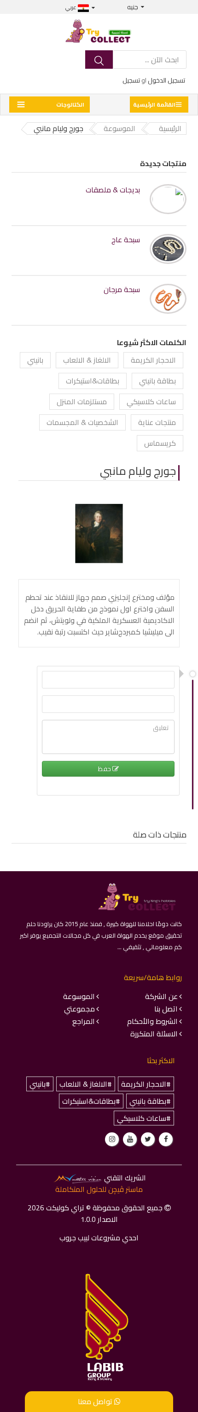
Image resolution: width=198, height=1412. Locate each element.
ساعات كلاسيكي (151, 401)
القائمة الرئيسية (154, 104)
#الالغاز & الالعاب (85, 1084)
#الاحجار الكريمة (146, 1084)
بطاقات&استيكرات (92, 381)
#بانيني (39, 1084)
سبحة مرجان (122, 289)
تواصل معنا (96, 1401)
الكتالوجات (70, 104)
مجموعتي (79, 1009)
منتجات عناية (157, 422)
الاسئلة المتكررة (154, 1034)
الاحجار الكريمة (153, 360)
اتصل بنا (166, 1009)
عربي (71, 7)
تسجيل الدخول (166, 80)
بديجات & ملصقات (113, 190)
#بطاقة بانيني (150, 1101)
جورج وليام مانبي (138, 471)
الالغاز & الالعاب (87, 360)
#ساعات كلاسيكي (144, 1118)
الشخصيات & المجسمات (82, 422)
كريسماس (160, 443)
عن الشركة (161, 996)
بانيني (35, 360)
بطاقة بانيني (157, 381)
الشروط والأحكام (152, 1021)
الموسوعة (79, 996)
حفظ (105, 769)
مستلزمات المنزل (82, 401)
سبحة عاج (125, 239)
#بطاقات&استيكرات (91, 1101)
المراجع (83, 1021)
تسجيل (131, 80)
